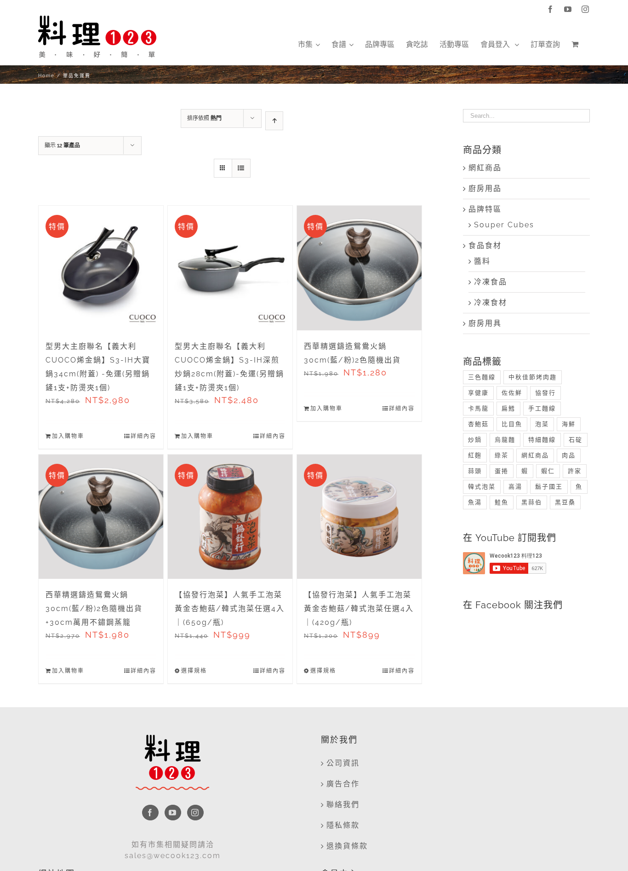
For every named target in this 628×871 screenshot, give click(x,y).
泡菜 (542, 424)
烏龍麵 (505, 439)
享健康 (478, 392)
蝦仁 (548, 470)
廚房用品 (485, 188)
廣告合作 (343, 783)
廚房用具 (485, 323)
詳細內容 (143, 436)
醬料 (482, 261)
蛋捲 (501, 470)
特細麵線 (542, 439)
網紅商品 (485, 167)
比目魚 (512, 424)
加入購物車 (68, 436)
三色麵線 (482, 377)
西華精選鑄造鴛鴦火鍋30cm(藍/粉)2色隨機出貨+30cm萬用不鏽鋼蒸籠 (94, 608)
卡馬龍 (478, 408)
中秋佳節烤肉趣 (532, 377)
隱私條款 (343, 825)
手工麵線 (542, 408)
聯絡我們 (343, 804)
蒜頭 (475, 470)
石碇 (575, 439)
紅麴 (475, 455)
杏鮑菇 (478, 424)
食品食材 (485, 245)
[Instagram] (195, 812)
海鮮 (569, 424)
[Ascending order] (274, 120)
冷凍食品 (490, 281)
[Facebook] (150, 812)
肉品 (569, 455)
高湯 (515, 486)
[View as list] (241, 168)
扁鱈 (508, 408)
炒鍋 (475, 439)
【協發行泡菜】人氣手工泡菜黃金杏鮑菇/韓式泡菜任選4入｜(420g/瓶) (359, 608)
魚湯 (475, 502)
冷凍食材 (490, 302)
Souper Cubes (504, 224)
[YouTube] (173, 812)
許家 (575, 470)
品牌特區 (485, 209)
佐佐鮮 (512, 392)
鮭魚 (501, 502)
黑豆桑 (565, 502)
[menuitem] (309, 44)
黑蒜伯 (531, 502)
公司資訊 (343, 763)
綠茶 (501, 455)
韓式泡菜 (482, 486)
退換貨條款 (347, 846)
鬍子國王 (549, 486)
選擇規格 (194, 671)
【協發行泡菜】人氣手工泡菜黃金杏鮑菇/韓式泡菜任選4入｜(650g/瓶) (230, 608)
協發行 (545, 392)
